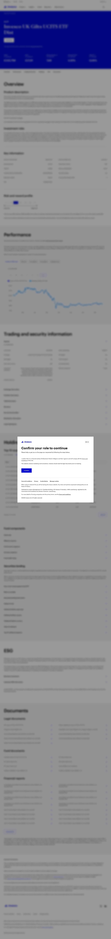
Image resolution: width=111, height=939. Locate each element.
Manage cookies (54, 481)
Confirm (26, 470)
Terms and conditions (65, 494)
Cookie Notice (44, 481)
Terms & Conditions (26, 481)
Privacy (36, 481)
